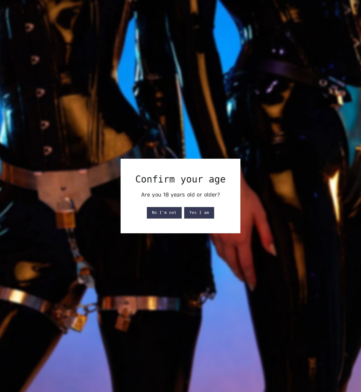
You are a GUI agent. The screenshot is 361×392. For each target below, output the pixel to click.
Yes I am (199, 212)
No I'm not (164, 212)
